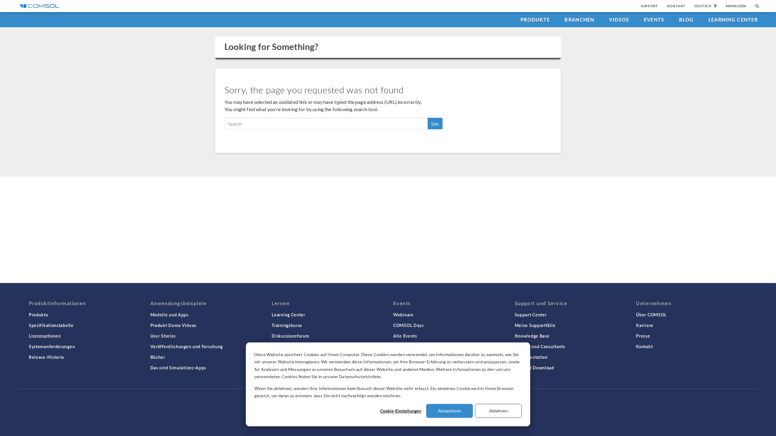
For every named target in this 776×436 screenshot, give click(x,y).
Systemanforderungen (52, 346)
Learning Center (733, 19)
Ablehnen (498, 410)
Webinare (403, 315)
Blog (686, 19)
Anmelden (736, 6)
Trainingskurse (287, 325)
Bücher (157, 357)
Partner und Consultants (540, 346)
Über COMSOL (651, 315)
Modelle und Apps (169, 315)
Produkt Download (534, 368)
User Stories (163, 336)
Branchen (579, 19)
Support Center (531, 315)
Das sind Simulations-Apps (178, 368)
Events (654, 19)
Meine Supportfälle (535, 325)
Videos (619, 19)
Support (649, 6)
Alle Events (405, 336)
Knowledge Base (532, 336)
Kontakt (676, 6)
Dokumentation (531, 357)
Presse (643, 336)
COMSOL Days (408, 325)
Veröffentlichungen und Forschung (186, 346)
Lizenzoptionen (45, 336)
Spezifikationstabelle (51, 325)
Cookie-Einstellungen (400, 411)
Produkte (535, 19)
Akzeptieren (449, 410)
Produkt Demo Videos (173, 325)
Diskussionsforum (290, 336)
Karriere (645, 325)
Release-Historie (46, 357)
